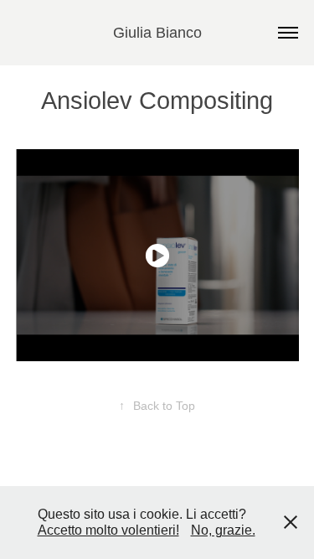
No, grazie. (223, 530)
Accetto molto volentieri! (108, 530)
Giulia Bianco (157, 32)
